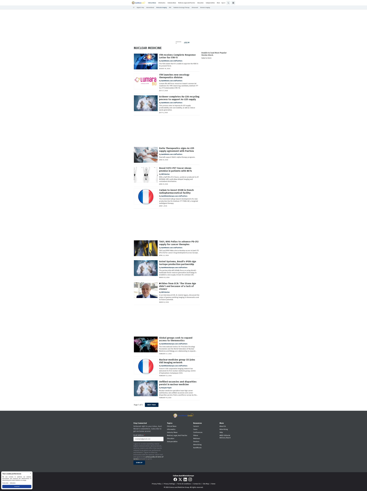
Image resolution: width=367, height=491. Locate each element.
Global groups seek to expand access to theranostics (175, 339)
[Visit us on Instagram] (190, 479)
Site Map (206, 484)
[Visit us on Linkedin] (185, 479)
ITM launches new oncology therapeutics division (174, 76)
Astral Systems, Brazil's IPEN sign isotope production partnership (177, 263)
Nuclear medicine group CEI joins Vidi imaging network (177, 361)
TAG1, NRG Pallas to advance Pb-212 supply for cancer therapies (179, 243)
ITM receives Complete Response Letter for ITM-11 (177, 56)
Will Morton (165, 174)
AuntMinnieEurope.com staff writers (174, 196)
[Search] (228, 3)
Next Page (151, 405)
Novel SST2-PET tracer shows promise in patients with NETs (175, 169)
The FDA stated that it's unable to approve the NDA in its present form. (178, 65)
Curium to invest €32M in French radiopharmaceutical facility (176, 191)
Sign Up (139, 462)
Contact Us (197, 484)
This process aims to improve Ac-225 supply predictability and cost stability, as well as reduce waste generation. (177, 108)
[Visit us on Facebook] (175, 479)
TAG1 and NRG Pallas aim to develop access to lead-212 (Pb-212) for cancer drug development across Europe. (179, 252)
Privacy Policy (156, 484)
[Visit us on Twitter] (180, 479)
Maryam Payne (166, 388)
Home (213, 484)
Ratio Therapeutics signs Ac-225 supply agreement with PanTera (176, 149)
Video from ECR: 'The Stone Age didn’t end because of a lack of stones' (177, 286)
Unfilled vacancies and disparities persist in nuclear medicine (177, 383)
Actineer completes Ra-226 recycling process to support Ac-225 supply (179, 98)
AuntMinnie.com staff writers (171, 61)
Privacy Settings (169, 484)
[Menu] (233, 3)
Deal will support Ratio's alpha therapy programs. (177, 157)
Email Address (139, 435)
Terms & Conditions (184, 484)
